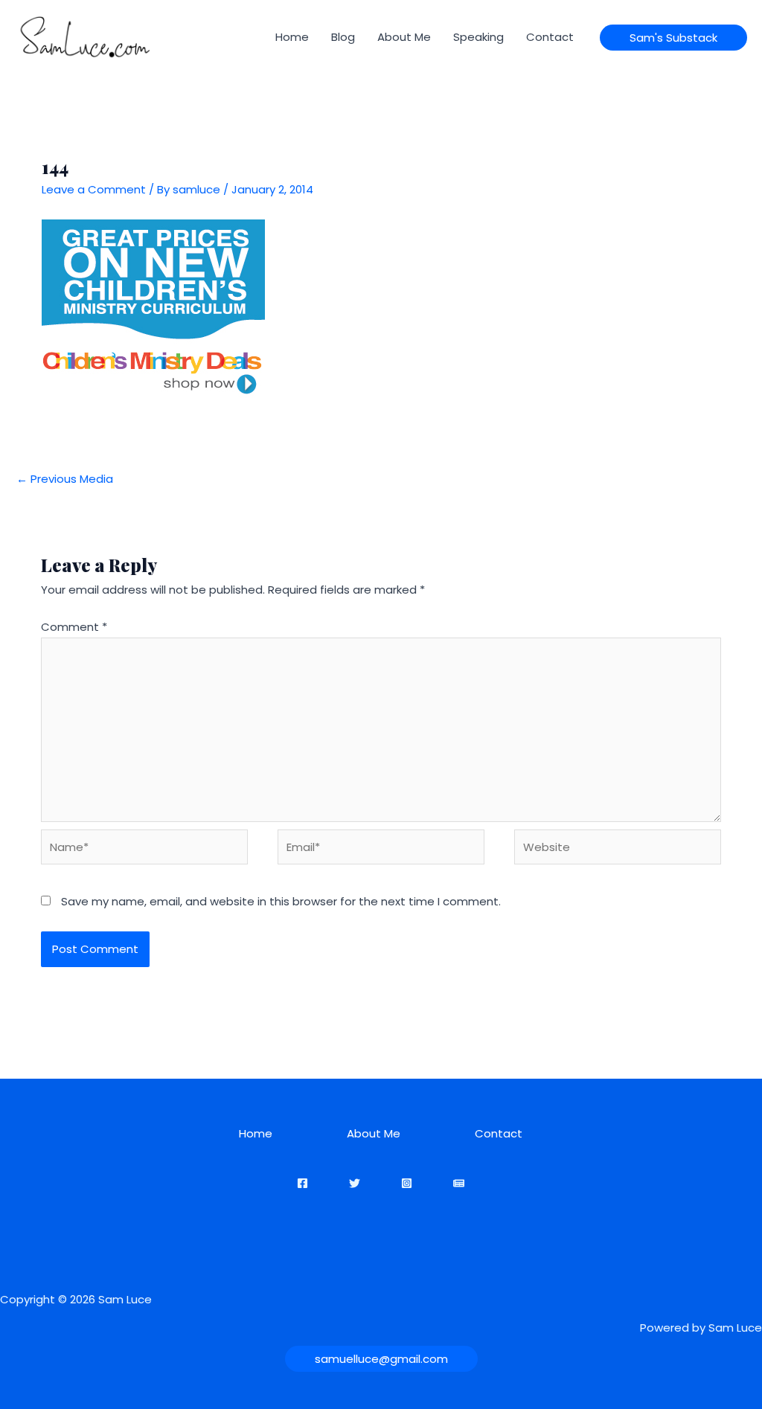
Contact (550, 37)
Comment (74, 627)
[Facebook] (302, 1183)
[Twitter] (354, 1183)
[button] (673, 38)
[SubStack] (459, 1183)
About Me (404, 37)
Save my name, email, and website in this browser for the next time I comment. (281, 901)
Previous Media (64, 479)
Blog (343, 37)
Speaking (478, 37)
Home (292, 37)
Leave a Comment (94, 189)
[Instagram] (406, 1183)
